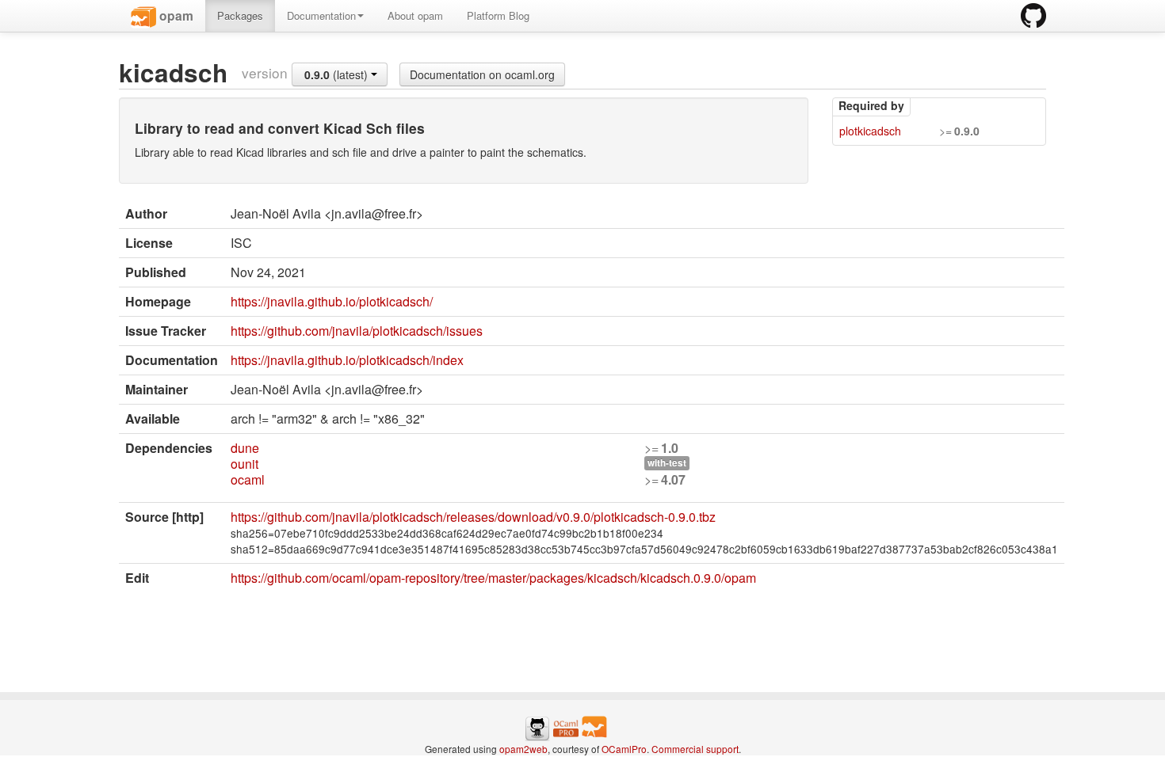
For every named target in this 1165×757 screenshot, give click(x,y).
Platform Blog (498, 15)
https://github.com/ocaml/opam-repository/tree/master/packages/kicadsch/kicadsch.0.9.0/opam (493, 578)
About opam (415, 15)
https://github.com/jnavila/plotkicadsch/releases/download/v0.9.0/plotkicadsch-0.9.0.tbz (473, 517)
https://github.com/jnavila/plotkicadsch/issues (357, 330)
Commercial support (695, 748)
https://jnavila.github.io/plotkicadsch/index (347, 360)
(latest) (337, 74)
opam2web (523, 748)
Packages (240, 15)
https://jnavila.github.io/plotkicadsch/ (332, 301)
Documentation (321, 15)
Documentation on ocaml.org (482, 74)
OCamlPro (624, 748)
